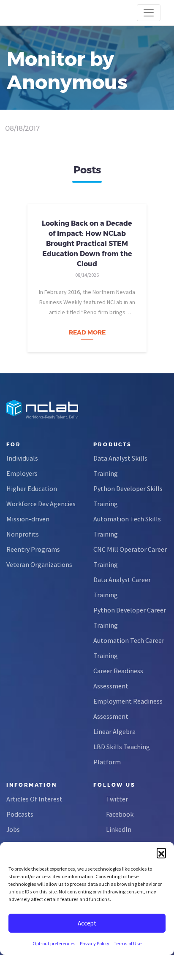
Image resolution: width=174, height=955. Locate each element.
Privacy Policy (94, 943)
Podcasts (19, 814)
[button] (161, 852)
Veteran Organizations (39, 564)
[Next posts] (159, 275)
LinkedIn (118, 829)
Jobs (13, 829)
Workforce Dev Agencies (41, 503)
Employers (22, 473)
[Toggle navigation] (148, 12)
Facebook (119, 814)
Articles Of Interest (34, 799)
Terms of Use (127, 943)
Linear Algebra (114, 731)
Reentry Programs (33, 549)
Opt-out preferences (54, 943)
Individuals (22, 458)
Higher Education (31, 488)
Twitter (117, 799)
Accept (87, 923)
